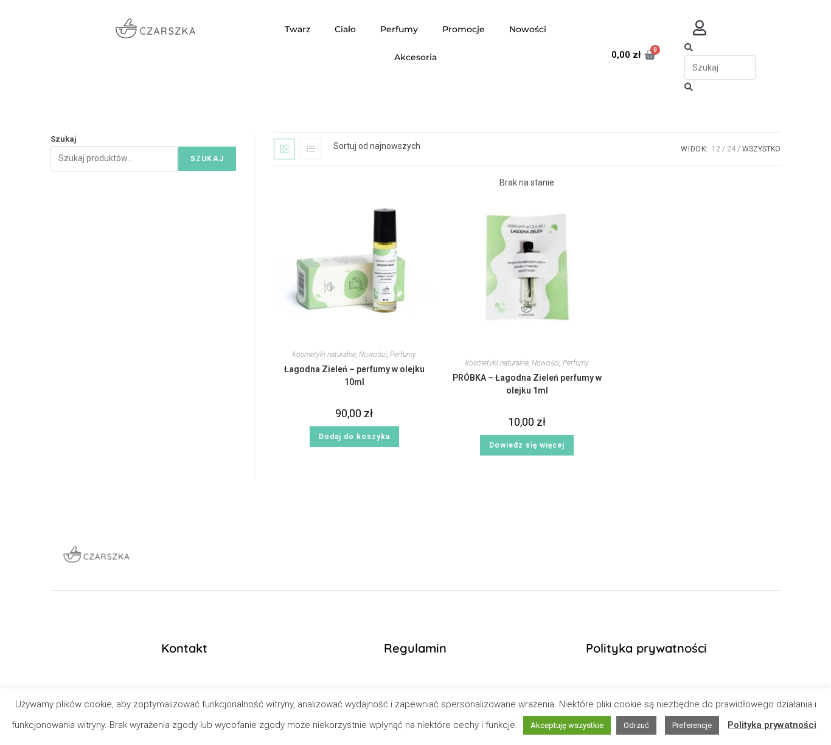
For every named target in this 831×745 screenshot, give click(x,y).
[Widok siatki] (284, 149)
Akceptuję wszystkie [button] (566, 725)
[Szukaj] (688, 47)
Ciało (345, 29)
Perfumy (399, 29)
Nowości (527, 29)
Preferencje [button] (692, 725)
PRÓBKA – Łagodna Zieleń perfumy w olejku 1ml (527, 384)
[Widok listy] (311, 149)
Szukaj (63, 139)
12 (716, 149)
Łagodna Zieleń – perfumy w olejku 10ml (354, 375)
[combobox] (720, 67)
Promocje (463, 29)
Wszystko (761, 149)
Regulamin (415, 648)
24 (731, 149)
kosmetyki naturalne (324, 354)
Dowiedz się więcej (527, 445)
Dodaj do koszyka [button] (354, 436)
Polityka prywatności (646, 648)
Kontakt (184, 648)
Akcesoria (415, 57)
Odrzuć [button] (636, 725)
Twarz (297, 29)
